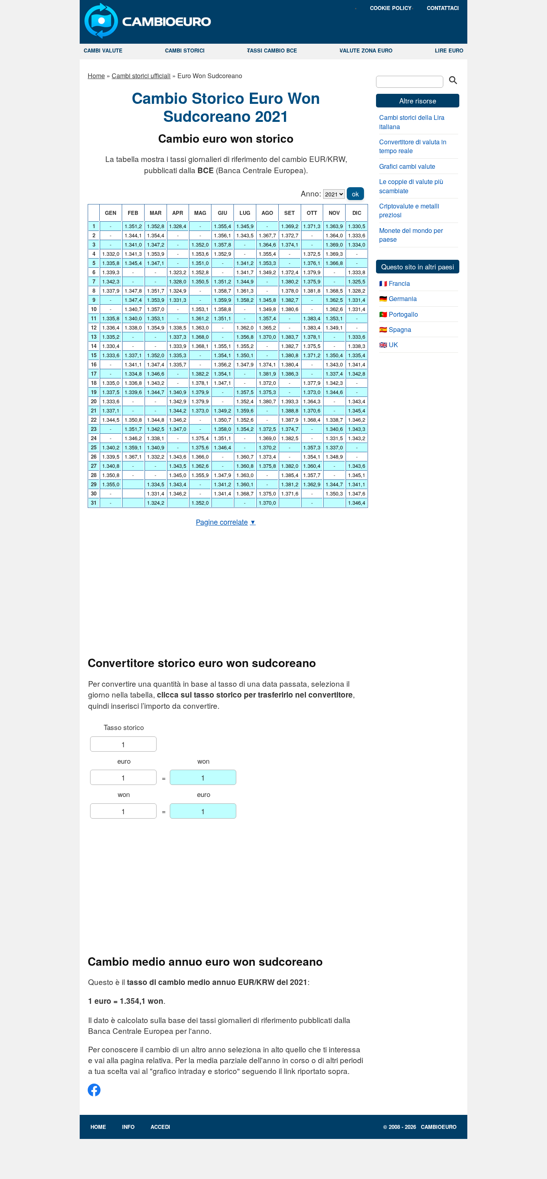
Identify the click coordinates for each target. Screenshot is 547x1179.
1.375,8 (267, 465)
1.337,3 (177, 336)
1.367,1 (133, 456)
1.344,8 (155, 419)
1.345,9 (244, 226)
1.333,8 (356, 272)
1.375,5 (311, 346)
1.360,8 (244, 465)
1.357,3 (311, 447)
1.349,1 (334, 327)
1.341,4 (222, 493)
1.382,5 (289, 438)
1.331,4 (155, 493)
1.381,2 (289, 484)
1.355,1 (222, 346)
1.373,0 (200, 410)
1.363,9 (334, 226)
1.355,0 (110, 484)
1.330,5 (356, 226)
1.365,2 (267, 327)
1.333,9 (177, 346)
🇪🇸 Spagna (395, 329)
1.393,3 (289, 401)
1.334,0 (356, 244)
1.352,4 (244, 401)
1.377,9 (311, 382)
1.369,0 (267, 438)
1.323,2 (177, 272)
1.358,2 (244, 299)
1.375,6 (200, 447)
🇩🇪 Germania (398, 298)
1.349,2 (222, 410)
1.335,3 (177, 355)
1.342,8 (356, 373)
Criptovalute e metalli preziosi (409, 210)
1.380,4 (289, 364)
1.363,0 (200, 327)
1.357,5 (244, 392)
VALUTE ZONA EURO (366, 50)
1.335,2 (110, 336)
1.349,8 (267, 309)
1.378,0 (289, 290)
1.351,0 (200, 263)
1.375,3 (267, 392)
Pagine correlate (226, 521)
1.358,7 (222, 290)
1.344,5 (110, 419)
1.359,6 (244, 410)
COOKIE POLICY (391, 8)
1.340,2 (110, 447)
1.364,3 (311, 401)
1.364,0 (334, 235)
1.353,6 (200, 253)
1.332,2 (155, 456)
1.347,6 (356, 493)
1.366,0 (200, 456)
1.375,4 (200, 438)
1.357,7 (311, 475)
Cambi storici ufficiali (141, 75)
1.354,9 (155, 327)
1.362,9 (311, 484)
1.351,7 (133, 429)
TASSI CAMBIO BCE (272, 50)
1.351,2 (133, 226)
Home (96, 75)
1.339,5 (110, 456)
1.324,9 (177, 290)
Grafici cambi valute (407, 166)
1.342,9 (177, 401)
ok (355, 193)
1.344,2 (177, 410)
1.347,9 (222, 475)
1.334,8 (133, 373)
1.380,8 (289, 355)
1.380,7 (267, 401)
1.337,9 (110, 290)
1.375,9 (311, 281)
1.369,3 (334, 253)
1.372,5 (267, 429)
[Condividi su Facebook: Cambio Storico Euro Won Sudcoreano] (94, 1093)
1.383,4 (311, 318)
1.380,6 (289, 309)
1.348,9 (334, 456)
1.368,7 (244, 493)
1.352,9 (222, 253)
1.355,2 (244, 346)
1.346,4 (222, 447)
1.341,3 (133, 253)
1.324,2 (155, 502)
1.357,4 (267, 318)
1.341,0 (133, 244)
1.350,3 (334, 493)
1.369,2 (289, 226)
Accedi (160, 1126)
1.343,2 (155, 382)
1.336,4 (110, 327)
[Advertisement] (226, 591)
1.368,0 (200, 336)
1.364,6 (267, 244)
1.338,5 (177, 327)
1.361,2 (200, 318)
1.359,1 (133, 447)
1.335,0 (110, 382)
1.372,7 (289, 235)
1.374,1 (267, 364)
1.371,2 (311, 355)
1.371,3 (311, 226)
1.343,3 (356, 429)
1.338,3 (356, 346)
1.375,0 (267, 493)
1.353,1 (155, 318)
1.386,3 (289, 373)
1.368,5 (334, 290)
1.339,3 (110, 272)
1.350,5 (200, 281)
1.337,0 (334, 447)
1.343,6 (177, 456)
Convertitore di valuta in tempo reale (412, 146)
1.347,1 (155, 263)
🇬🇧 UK (388, 344)
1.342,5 (155, 429)
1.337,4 (334, 373)
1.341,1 (133, 364)
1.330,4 (110, 346)
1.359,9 (222, 299)
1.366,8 (334, 263)
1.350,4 (334, 355)
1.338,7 (334, 419)
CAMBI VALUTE (103, 50)
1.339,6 (133, 392)
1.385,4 (289, 475)
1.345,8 (267, 299)
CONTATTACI (443, 8)
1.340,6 (334, 429)
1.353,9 (155, 253)
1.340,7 (133, 309)
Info (128, 1126)
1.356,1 (222, 235)
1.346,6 (155, 373)
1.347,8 (133, 290)
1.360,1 (244, 484)
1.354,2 (244, 429)
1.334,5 (155, 484)
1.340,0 (133, 318)
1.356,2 (222, 364)
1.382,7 (289, 299)
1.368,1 (200, 346)
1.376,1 (311, 263)
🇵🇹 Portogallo (398, 314)
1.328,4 (177, 226)
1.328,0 (177, 281)
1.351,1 (222, 318)
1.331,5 (334, 438)
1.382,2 (200, 373)
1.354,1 (222, 355)
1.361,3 (244, 290)
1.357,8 (222, 244)
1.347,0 (177, 429)
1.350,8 (110, 475)
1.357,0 (155, 309)
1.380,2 (289, 281)
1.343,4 (177, 484)
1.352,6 (244, 419)
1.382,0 (289, 465)
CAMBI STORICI (185, 50)
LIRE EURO (449, 50)
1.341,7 (244, 272)
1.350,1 (244, 355)
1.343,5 (177, 465)
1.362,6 (200, 465)
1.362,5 (334, 299)
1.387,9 (289, 419)
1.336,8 (133, 382)
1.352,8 (155, 226)
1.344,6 (334, 392)
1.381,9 (267, 373)
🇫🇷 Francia (394, 283)
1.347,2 (155, 244)
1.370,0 (267, 336)
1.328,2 (356, 290)
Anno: (311, 193)
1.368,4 (311, 419)
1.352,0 (155, 355)
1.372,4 (289, 272)
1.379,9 (200, 392)
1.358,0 (222, 429)
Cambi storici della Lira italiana (411, 122)
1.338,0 (133, 327)
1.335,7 (177, 364)
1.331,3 (177, 299)
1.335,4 (356, 355)
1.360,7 (244, 456)
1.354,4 (155, 235)
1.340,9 (155, 447)
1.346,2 (133, 438)
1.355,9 (200, 475)
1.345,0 (177, 475)
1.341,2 (222, 484)
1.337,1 (110, 410)
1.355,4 (222, 226)
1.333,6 (110, 355)
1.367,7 (267, 235)
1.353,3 (267, 263)
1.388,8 (289, 410)
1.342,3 (110, 281)
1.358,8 (222, 309)
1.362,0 (244, 327)
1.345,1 (356, 475)
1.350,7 (222, 419)
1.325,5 (356, 281)
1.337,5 (110, 392)
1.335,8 (110, 263)
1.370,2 (267, 447)
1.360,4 (311, 465)
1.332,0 (110, 253)
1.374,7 (289, 429)
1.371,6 (289, 493)
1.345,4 (133, 263)
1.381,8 (311, 290)
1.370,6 (311, 410)
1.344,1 (133, 235)
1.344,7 (155, 392)
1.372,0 (267, 382)
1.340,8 (110, 465)
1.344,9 (244, 281)
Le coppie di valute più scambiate (411, 186)
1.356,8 (244, 336)
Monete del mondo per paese (411, 235)
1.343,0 (334, 364)
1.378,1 (200, 382)
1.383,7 (289, 336)
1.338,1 (155, 438)
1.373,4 (267, 456)
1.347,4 (133, 299)
